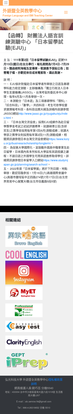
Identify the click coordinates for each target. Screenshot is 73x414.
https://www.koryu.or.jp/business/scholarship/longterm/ (36, 141)
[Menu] (65, 12)
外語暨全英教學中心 (27, 12)
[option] (36, 24)
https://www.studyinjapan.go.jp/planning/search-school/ (36, 162)
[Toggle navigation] (6, 2)
